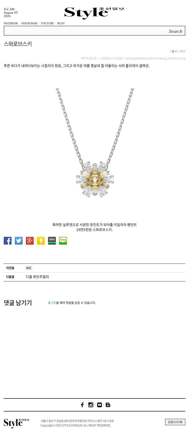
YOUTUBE (47, 23)
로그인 (52, 303)
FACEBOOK (11, 23)
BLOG (61, 23)
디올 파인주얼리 (37, 276)
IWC (29, 267)
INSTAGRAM (29, 23)
